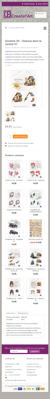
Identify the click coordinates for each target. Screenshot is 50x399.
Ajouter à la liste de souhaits (18, 146)
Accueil (7, 47)
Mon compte (42, 4)
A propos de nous (33, 364)
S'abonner (34, 351)
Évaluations (23, 313)
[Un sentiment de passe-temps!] (18, 14)
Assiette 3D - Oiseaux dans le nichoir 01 (25, 47)
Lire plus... (8, 65)
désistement (31, 369)
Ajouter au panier (20, 136)
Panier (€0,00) (29, 4)
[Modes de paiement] (15, 389)
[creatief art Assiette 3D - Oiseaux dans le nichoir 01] (23, 88)
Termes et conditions (34, 367)
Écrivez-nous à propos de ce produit (20, 143)
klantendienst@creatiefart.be (15, 380)
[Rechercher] (6, 27)
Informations (10, 313)
